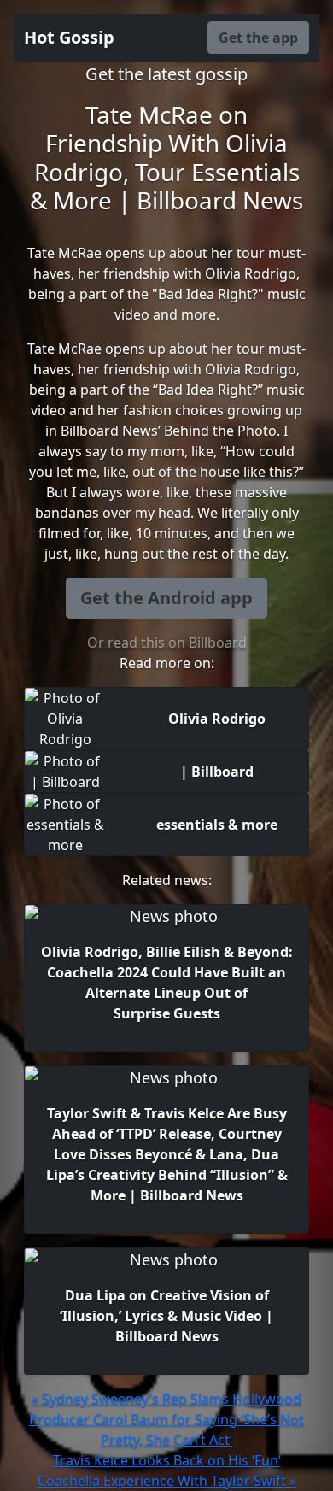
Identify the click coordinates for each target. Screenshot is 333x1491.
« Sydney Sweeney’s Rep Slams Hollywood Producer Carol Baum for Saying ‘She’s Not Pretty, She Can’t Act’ (166, 1419)
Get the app (258, 37)
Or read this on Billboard (167, 642)
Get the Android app (166, 597)
